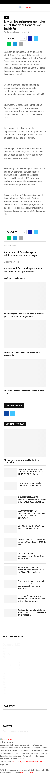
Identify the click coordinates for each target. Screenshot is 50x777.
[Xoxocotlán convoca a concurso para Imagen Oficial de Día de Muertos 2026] (10, 570)
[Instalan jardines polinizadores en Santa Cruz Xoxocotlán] (10, 556)
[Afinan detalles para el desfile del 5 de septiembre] (25, 443)
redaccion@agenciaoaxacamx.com (27, 762)
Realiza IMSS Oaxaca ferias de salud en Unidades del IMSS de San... (32, 542)
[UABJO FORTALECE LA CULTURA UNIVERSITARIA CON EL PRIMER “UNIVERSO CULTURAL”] (10, 514)
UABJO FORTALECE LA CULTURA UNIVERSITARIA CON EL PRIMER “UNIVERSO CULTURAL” (31, 514)
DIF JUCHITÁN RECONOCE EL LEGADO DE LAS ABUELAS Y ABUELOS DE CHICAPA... (30, 471)
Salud (6, 17)
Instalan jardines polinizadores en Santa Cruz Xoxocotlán (31, 556)
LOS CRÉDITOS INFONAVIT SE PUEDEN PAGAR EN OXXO (31, 527)
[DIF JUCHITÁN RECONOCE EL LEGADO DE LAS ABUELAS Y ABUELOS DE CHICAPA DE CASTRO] (10, 472)
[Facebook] (0, 767)
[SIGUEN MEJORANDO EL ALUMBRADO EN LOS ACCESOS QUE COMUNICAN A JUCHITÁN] (10, 500)
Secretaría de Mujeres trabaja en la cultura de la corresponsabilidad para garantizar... (31, 585)
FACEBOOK (9, 705)
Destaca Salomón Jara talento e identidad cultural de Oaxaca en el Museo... (32, 612)
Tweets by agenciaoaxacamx (15, 731)
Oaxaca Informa (13, 32)
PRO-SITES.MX (26, 773)
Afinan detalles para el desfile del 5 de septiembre (21, 461)
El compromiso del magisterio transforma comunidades (31, 484)
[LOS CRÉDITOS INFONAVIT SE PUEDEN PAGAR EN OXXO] (10, 529)
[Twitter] (2, 767)
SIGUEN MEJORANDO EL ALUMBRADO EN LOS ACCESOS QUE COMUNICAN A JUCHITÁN (32, 499)
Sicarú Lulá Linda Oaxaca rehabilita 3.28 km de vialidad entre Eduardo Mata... (31, 598)
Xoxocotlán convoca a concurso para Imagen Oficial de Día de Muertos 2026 (31, 569)
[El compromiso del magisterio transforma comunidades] (10, 486)
